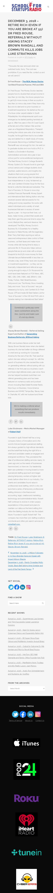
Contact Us (39, 721)
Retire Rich (38, 540)
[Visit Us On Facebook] (17, 589)
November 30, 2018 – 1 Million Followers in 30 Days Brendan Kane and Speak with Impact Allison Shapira (25, 556)
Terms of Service (15, 721)
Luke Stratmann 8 (36, 537)
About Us (29, 721)
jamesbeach (13, 61)
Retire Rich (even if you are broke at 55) (26, 544)
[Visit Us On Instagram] (28, 589)
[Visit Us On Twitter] (11, 589)
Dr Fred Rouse (21, 537)
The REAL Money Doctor (32, 82)
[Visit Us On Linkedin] (22, 589)
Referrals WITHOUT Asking (20, 540)
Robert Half (15, 432)
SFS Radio (29, 57)
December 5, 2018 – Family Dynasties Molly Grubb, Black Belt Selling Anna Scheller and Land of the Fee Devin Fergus (25, 565)
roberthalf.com (14, 524)
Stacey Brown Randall (18, 547)
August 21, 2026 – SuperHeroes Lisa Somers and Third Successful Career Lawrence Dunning (26, 622)
